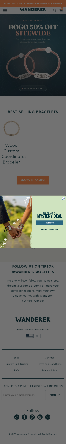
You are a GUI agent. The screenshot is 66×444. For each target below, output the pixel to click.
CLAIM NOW (49, 223)
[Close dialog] (63, 198)
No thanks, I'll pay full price (49, 229)
